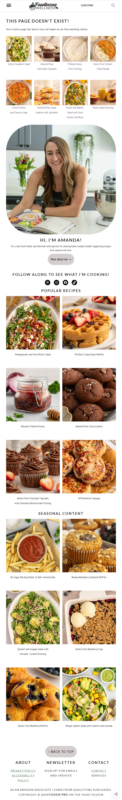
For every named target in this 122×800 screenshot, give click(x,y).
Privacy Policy (23, 770)
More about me (59, 259)
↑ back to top (61, 751)
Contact (98, 770)
